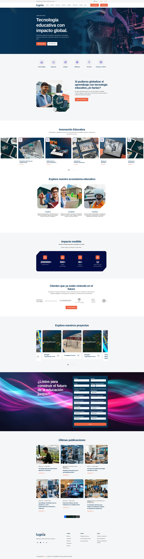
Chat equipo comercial (86, 538)
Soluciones (58, 5)
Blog (85, 5)
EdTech (88, 466)
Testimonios (75, 5)
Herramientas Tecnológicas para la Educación (70, 467)
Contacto (81, 5)
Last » (78, 516)
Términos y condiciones (101, 536)
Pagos (96, 1)
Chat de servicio (84, 541)
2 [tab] (69, 364)
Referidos (69, 5)
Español (105, 1)
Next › (74, 516)
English (101, 1)
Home (47, 5)
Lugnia (44, 556)
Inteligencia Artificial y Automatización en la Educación (95, 501)
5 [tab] (74, 364)
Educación (41, 466)
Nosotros (52, 5)
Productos (64, 5)
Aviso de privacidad (101, 538)
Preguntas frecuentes (84, 536)
